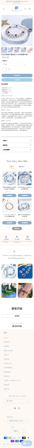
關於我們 (6, 342)
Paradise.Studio (14, 444)
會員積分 (6, 346)
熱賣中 (12, 166)
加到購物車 (17, 75)
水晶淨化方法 (8, 363)
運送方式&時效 (8, 350)
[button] (4, 9)
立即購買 (17, 80)
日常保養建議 (8, 367)
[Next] (30, 30)
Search (6, 338)
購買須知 (6, 376)
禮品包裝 (6, 359)
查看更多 (17, 228)
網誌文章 (6, 389)
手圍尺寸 (4, 60)
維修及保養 (7, 372)
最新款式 (21, 166)
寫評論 (17, 316)
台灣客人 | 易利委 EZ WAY (12, 380)
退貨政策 (6, 385)
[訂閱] (27, 401)
